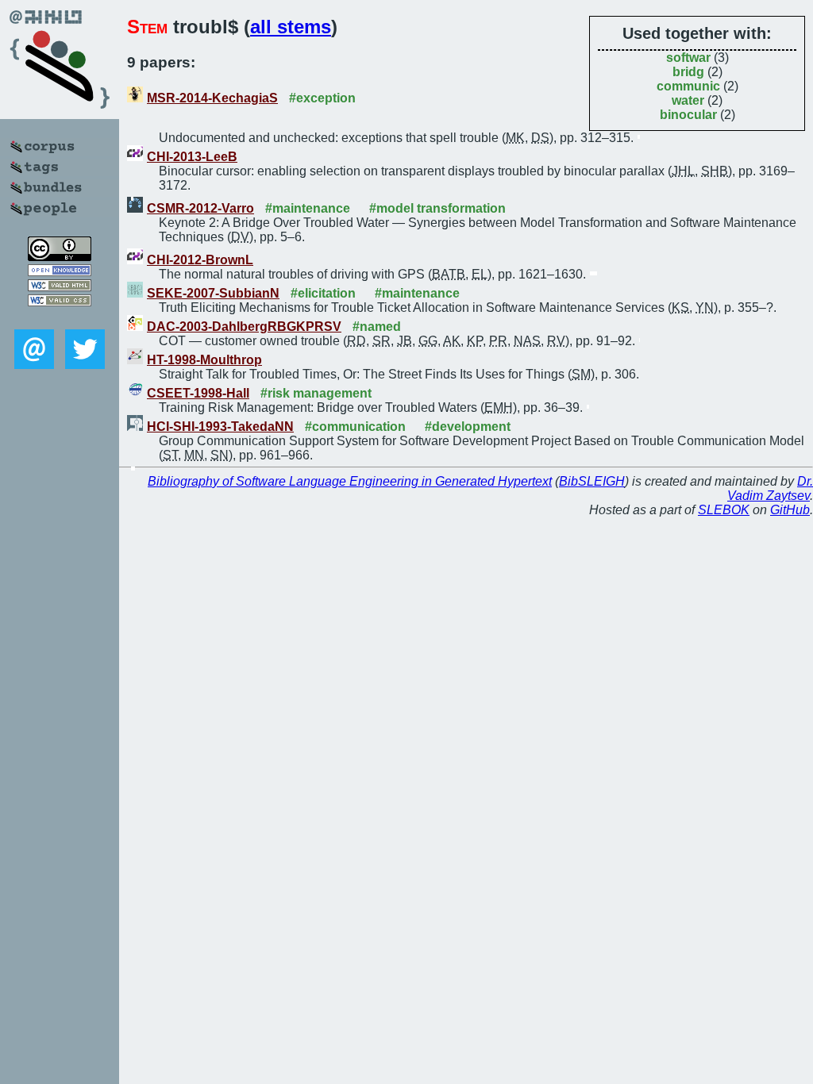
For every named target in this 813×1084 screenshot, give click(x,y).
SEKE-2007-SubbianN (213, 293)
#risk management (316, 393)
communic (688, 86)
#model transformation (437, 208)
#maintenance (307, 208)
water (688, 100)
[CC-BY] (59, 256)
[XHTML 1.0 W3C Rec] (59, 287)
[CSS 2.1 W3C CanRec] (59, 318)
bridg (688, 72)
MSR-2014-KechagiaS (212, 98)
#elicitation (323, 293)
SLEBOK (723, 510)
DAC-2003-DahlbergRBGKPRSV (244, 326)
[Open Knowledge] (59, 272)
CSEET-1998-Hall (198, 393)
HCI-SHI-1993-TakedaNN (220, 426)
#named (377, 326)
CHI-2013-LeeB (192, 156)
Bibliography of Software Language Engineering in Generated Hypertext (350, 481)
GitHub (790, 510)
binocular (688, 114)
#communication (355, 426)
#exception (322, 98)
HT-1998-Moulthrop (204, 360)
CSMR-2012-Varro (200, 208)
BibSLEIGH (592, 481)
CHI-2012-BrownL (200, 260)
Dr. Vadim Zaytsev (770, 488)
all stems (290, 26)
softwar (688, 57)
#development (468, 426)
